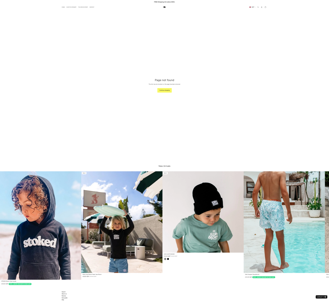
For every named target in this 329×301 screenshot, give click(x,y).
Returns (64, 296)
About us (64, 294)
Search (64, 292)
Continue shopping (164, 90)
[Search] (258, 7)
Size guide (64, 298)
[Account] (262, 7)
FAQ (63, 300)
